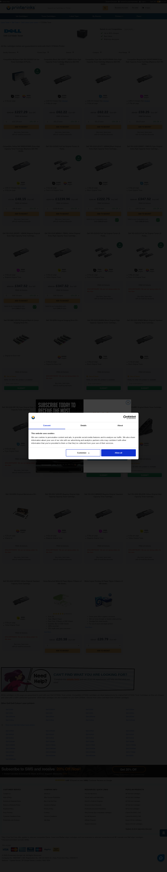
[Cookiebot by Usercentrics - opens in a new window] (125, 417)
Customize (81, 453)
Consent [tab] (46, 425)
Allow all (118, 453)
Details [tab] (84, 425)
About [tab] (120, 425)
